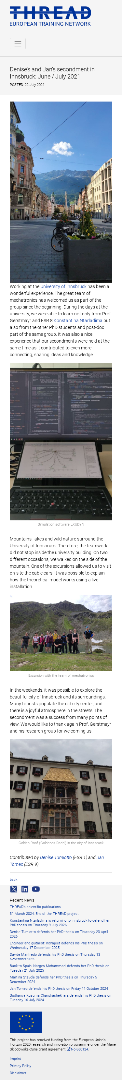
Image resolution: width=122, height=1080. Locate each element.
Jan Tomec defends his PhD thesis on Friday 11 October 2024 (59, 989)
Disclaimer (18, 1073)
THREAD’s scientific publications (35, 907)
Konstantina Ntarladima (78, 320)
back (13, 880)
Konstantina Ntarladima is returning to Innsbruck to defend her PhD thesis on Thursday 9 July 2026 (60, 922)
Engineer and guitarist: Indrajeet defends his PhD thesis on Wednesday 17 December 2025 (56, 945)
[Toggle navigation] (18, 43)
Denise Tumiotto (56, 857)
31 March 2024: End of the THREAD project (44, 914)
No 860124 (79, 1049)
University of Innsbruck (63, 286)
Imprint (15, 1059)
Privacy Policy (20, 1066)
